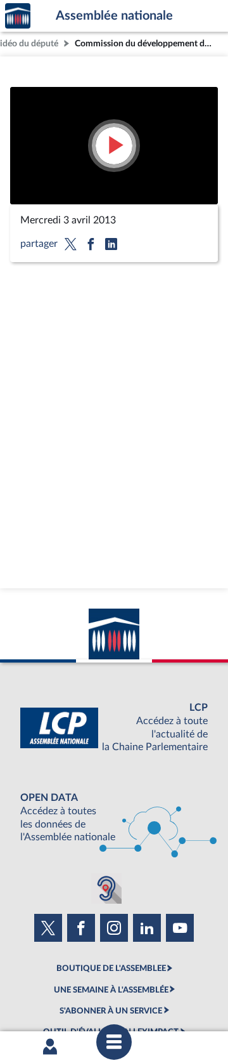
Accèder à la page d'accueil (17, 16)
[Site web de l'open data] (114, 817)
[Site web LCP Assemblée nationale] (114, 727)
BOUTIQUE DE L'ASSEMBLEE (111, 968)
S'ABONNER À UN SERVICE (111, 1011)
